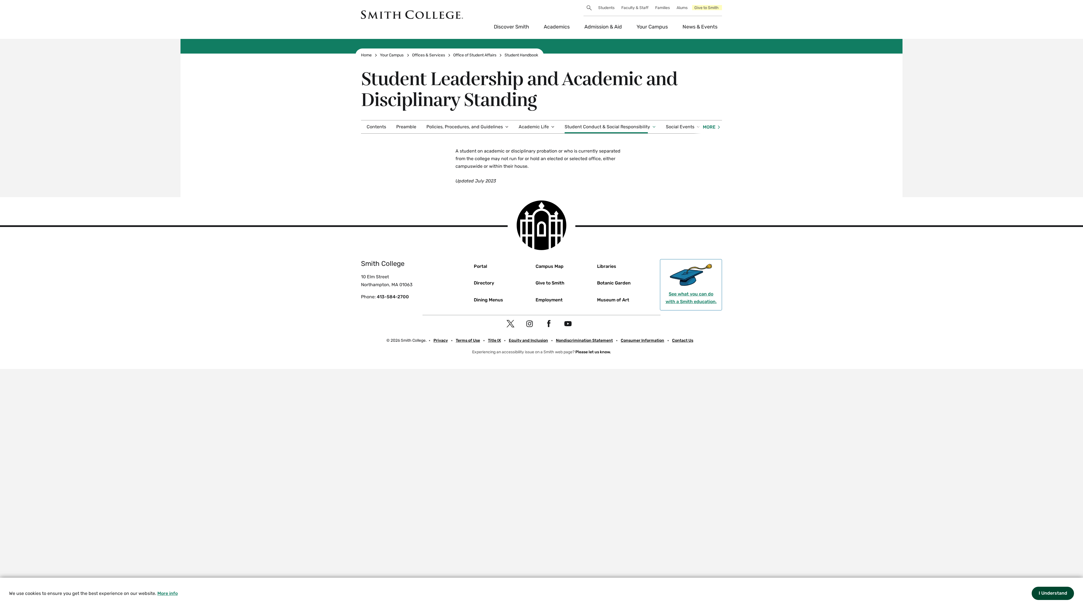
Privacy (440, 340)
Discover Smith (511, 27)
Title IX (494, 340)
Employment (549, 300)
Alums (682, 7)
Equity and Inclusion (528, 340)
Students (606, 7)
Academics (557, 27)
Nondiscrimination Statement (584, 340)
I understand (1053, 593)
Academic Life (534, 126)
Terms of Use (468, 340)
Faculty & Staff (634, 7)
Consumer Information (642, 340)
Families (662, 7)
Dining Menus (488, 300)
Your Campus (652, 27)
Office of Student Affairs (474, 55)
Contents (376, 126)
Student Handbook (521, 55)
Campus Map (549, 266)
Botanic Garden (614, 283)
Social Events (680, 126)
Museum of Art (613, 300)
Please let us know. (593, 352)
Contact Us (682, 340)
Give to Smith (706, 7)
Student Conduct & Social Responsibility (607, 126)
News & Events (700, 27)
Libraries (606, 266)
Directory (484, 283)
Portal (480, 266)
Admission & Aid (603, 27)
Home (366, 55)
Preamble (406, 126)
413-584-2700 (393, 296)
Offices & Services (428, 55)
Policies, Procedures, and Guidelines (464, 126)
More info (167, 593)
